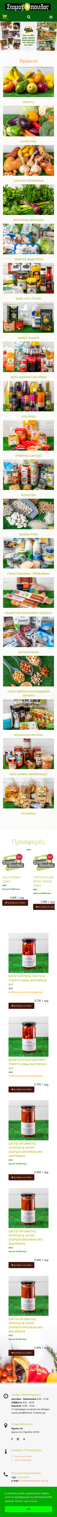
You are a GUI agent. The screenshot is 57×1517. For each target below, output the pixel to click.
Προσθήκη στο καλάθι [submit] (16, 903)
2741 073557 (23, 1477)
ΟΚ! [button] (29, 1509)
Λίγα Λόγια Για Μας (23, 1456)
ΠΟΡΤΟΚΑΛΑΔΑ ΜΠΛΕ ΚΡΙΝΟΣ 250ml (43, 881)
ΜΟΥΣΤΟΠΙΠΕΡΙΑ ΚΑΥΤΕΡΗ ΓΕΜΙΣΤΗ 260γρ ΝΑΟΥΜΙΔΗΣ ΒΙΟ (28, 980)
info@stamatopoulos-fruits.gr (33, 1480)
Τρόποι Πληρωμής (22, 1460)
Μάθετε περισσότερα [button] (26, 1501)
